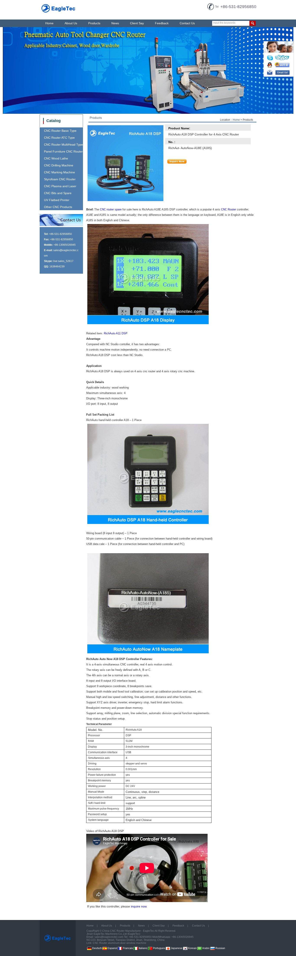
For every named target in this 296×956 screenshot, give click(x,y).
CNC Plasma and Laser (60, 186)
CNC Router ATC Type (59, 137)
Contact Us (187, 23)
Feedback (162, 23)
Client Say (137, 23)
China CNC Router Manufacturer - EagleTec (128, 930)
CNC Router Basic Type (60, 130)
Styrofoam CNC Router (60, 179)
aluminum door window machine (127, 943)
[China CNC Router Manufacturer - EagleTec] (58, 13)
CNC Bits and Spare (58, 193)
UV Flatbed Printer (56, 200)
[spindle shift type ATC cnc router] (148, 70)
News (115, 23)
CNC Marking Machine (59, 172)
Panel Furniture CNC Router (63, 151)
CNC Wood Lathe (56, 158)
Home (49, 23)
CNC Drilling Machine (58, 165)
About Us (71, 23)
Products (94, 23)
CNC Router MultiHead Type (63, 144)
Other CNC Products (58, 207)
